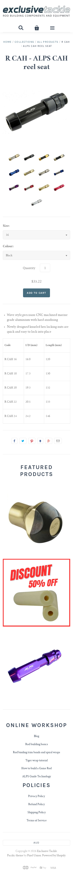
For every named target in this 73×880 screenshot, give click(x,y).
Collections (24, 41)
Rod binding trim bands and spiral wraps (36, 752)
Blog (36, 736)
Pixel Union (34, 855)
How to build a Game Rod (36, 768)
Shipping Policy (37, 812)
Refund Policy (36, 804)
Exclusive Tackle (47, 851)
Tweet (22, 441)
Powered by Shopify (54, 855)
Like (14, 441)
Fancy (40, 441)
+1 (48, 441)
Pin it (31, 441)
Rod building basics (36, 744)
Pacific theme (15, 855)
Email (58, 441)
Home (7, 41)
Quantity (29, 268)
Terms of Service (37, 820)
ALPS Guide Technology (36, 776)
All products (47, 41)
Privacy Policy (36, 796)
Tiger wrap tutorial (36, 760)
